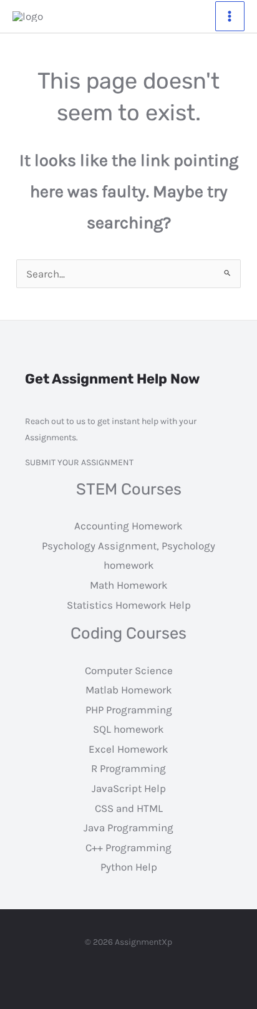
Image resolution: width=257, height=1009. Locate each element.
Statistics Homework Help (129, 605)
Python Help (128, 867)
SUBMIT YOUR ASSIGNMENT (79, 462)
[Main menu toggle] (230, 16)
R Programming (128, 768)
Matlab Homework (128, 689)
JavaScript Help (129, 788)
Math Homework (129, 585)
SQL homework (128, 729)
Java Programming (128, 827)
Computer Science (129, 670)
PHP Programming (128, 709)
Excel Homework (128, 749)
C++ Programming (128, 847)
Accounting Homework (128, 525)
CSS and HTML (129, 808)
